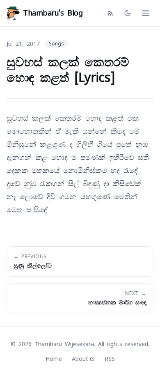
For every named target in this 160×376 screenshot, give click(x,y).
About (80, 358)
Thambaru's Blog (52, 13)
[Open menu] (145, 13)
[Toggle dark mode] (128, 13)
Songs (56, 44)
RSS (110, 358)
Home (54, 358)
